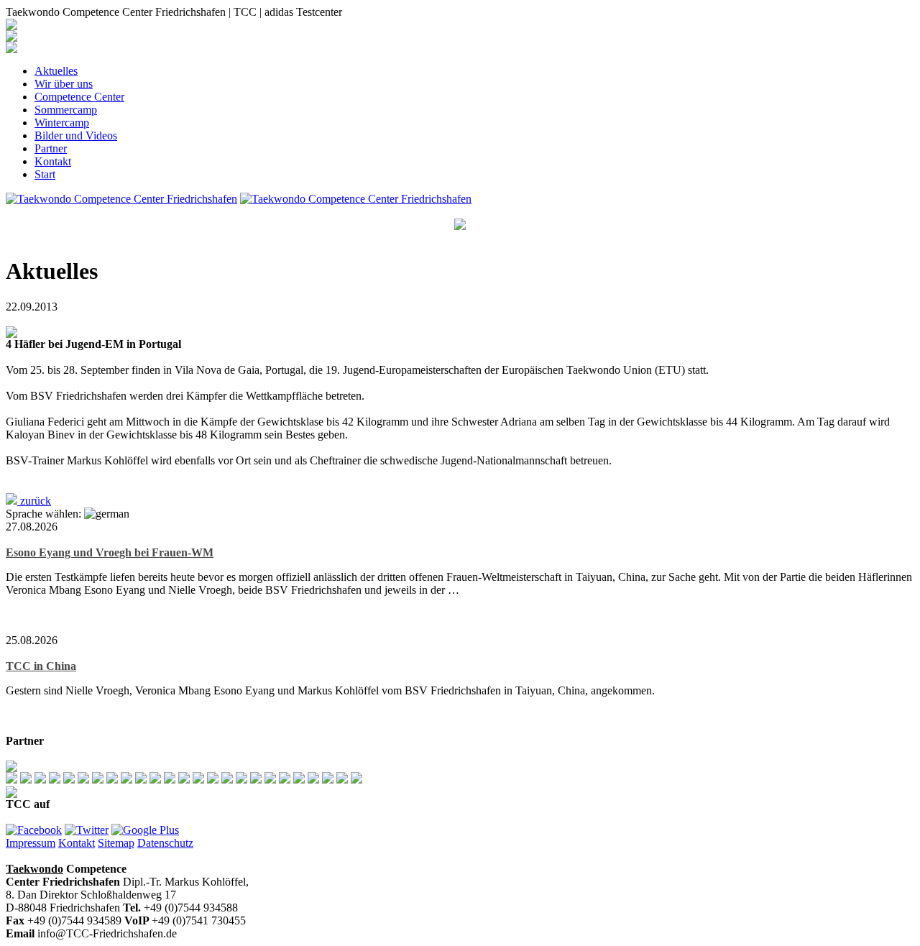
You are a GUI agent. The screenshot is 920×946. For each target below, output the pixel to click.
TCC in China (41, 666)
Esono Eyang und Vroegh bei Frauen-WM (109, 552)
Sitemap (116, 843)
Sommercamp (65, 110)
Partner (50, 148)
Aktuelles (56, 71)
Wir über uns (63, 84)
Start (44, 174)
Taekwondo (34, 869)
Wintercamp (61, 122)
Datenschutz (165, 843)
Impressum (30, 843)
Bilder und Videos (75, 135)
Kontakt (52, 161)
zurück (34, 501)
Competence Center (79, 97)
